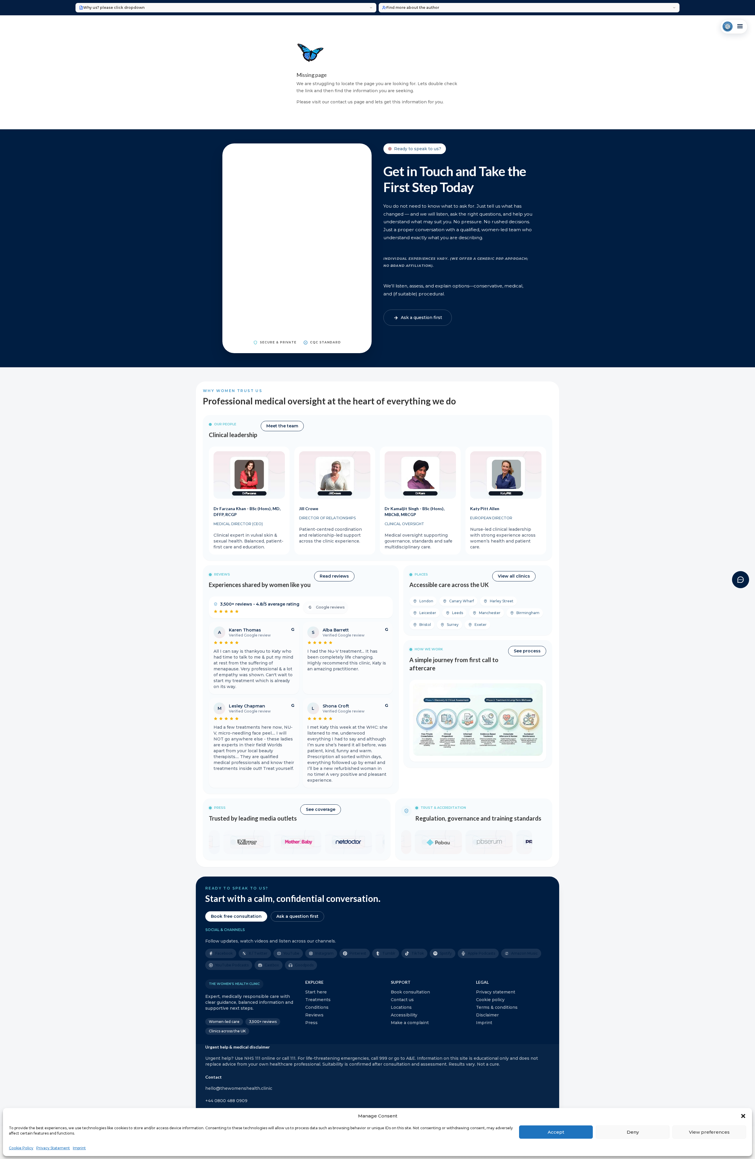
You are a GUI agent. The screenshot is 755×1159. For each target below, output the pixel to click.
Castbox (272, 965)
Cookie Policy (21, 1148)
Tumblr (388, 953)
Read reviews (334, 576)
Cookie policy (490, 999)
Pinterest (357, 953)
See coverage (320, 809)
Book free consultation (236, 916)
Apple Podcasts (481, 953)
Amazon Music (524, 953)
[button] (743, 1116)
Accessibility (404, 1015)
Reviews (314, 1015)
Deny (633, 1132)
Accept (556, 1132)
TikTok (417, 953)
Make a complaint (410, 1022)
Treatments (318, 999)
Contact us (402, 999)
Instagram (324, 953)
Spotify (446, 953)
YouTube (291, 953)
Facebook (224, 953)
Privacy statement (495, 992)
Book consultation (410, 992)
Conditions (317, 1007)
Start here (316, 992)
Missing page (311, 75)
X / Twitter (258, 953)
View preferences (709, 1132)
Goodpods (304, 965)
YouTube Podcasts (232, 965)
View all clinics (514, 576)
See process (527, 651)
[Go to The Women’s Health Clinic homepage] (727, 26)
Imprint (79, 1148)
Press (311, 1022)
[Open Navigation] (734, 26)
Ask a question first (297, 916)
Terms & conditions (497, 1007)
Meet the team (282, 426)
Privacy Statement (53, 1148)
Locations (401, 1007)
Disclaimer (487, 1015)
